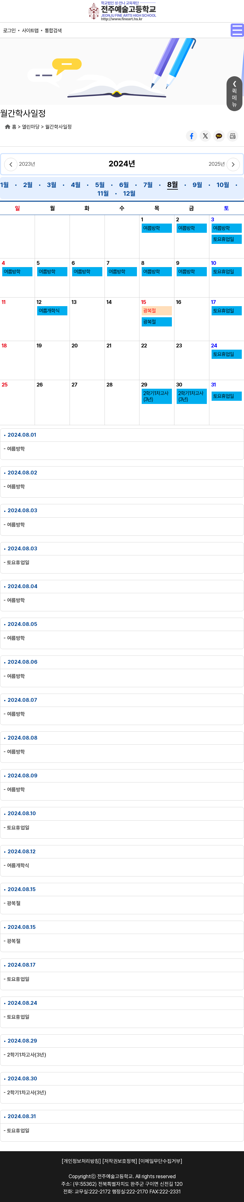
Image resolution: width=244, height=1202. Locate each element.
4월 (75, 185)
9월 (197, 185)
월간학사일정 (58, 127)
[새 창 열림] (191, 136)
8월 (172, 184)
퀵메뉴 (234, 98)
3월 (51, 185)
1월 (4, 185)
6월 (124, 185)
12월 (129, 193)
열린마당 (31, 127)
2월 (27, 185)
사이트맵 (30, 31)
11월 (103, 193)
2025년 (217, 164)
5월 (100, 185)
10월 (223, 185)
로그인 (9, 31)
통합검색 (53, 31)
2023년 (27, 164)
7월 (147, 185)
